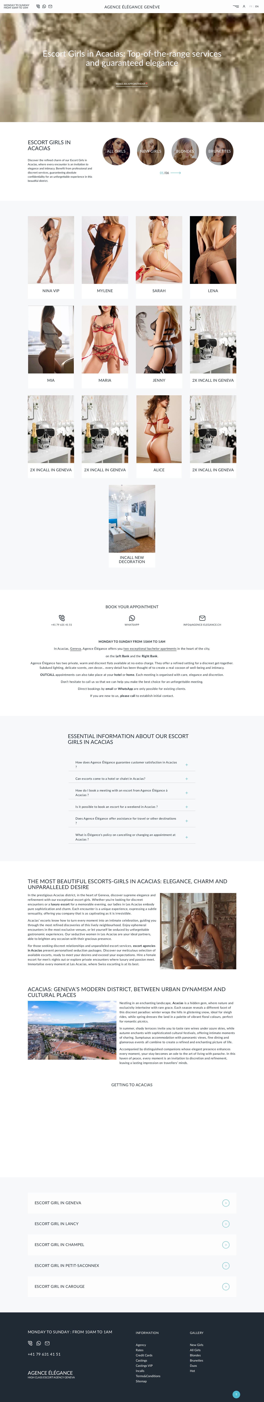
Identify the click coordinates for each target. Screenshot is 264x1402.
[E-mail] (50, 6)
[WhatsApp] (44, 6)
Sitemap (141, 1381)
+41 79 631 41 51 (44, 1354)
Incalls (140, 1371)
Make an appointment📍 (132, 84)
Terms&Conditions (148, 1376)
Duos (193, 1365)
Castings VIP (144, 1365)
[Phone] (31, 1343)
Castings (141, 1360)
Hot (192, 1371)
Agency (141, 1345)
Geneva (75, 648)
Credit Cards (144, 1355)
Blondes (195, 1355)
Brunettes (196, 1360)
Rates (139, 1350)
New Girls (196, 1345)
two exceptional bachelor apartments (149, 648)
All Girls (195, 1350)
